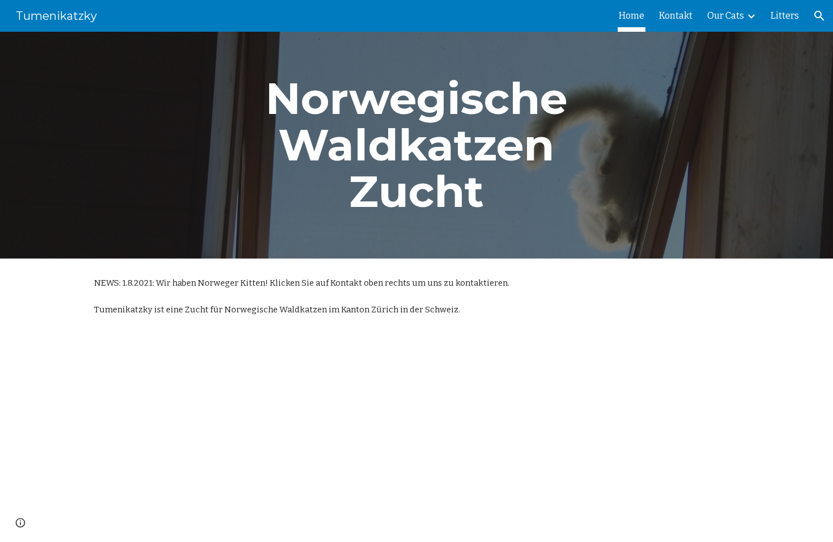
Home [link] (631, 15)
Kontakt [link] (675, 15)
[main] (416, 145)
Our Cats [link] (725, 15)
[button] (819, 15)
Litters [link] (785, 15)
